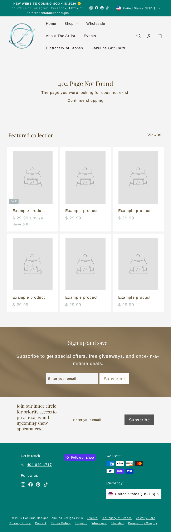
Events (90, 36)
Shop (69, 24)
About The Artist (60, 36)
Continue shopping (86, 100)
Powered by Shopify (142, 523)
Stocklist (117, 523)
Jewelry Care (145, 518)
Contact (40, 523)
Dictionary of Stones (64, 48)
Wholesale (95, 24)
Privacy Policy (20, 523)
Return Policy (61, 523)
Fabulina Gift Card (108, 48)
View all (155, 135)
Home (51, 24)
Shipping (81, 523)
